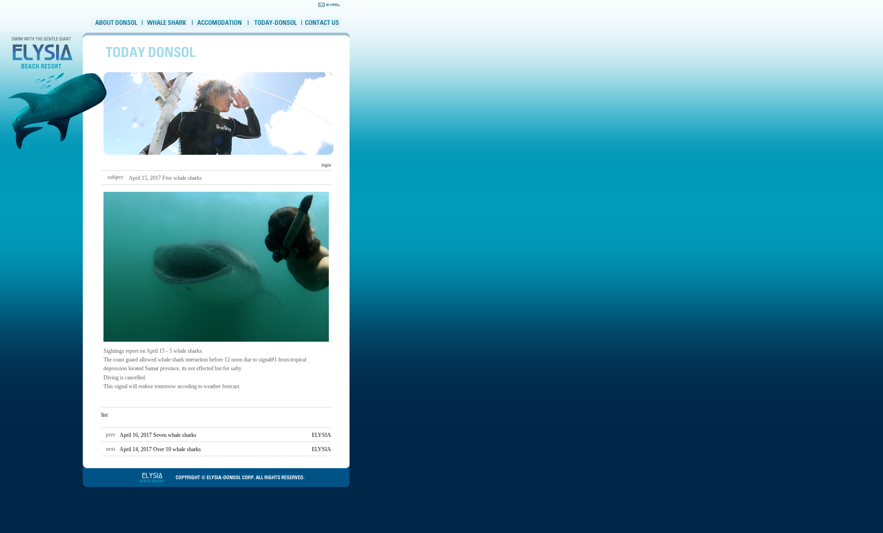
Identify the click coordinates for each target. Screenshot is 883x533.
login (326, 165)
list (104, 415)
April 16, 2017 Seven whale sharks (158, 435)
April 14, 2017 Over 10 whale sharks (160, 449)
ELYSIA (321, 435)
